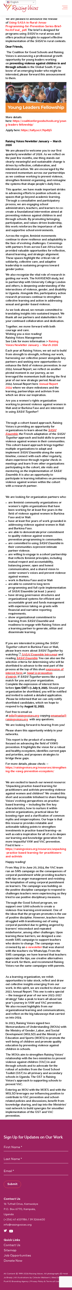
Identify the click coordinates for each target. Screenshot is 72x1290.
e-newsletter (34, 947)
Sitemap (10, 1250)
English (14, 2)
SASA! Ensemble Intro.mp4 (39, 654)
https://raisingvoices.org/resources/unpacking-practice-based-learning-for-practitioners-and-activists (36, 853)
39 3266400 (37, 1219)
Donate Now (13, 1260)
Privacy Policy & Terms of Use (44, 1281)
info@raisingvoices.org (24, 716)
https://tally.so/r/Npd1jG (36, 130)
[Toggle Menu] (65, 7)
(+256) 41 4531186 (15, 1219)
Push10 (7, 1281)
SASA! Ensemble (26, 658)
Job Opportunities (17, 1255)
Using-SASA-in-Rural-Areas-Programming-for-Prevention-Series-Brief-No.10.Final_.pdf (34, 26)
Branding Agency (20, 1281)
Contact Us (12, 1245)
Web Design (57, 1277)
